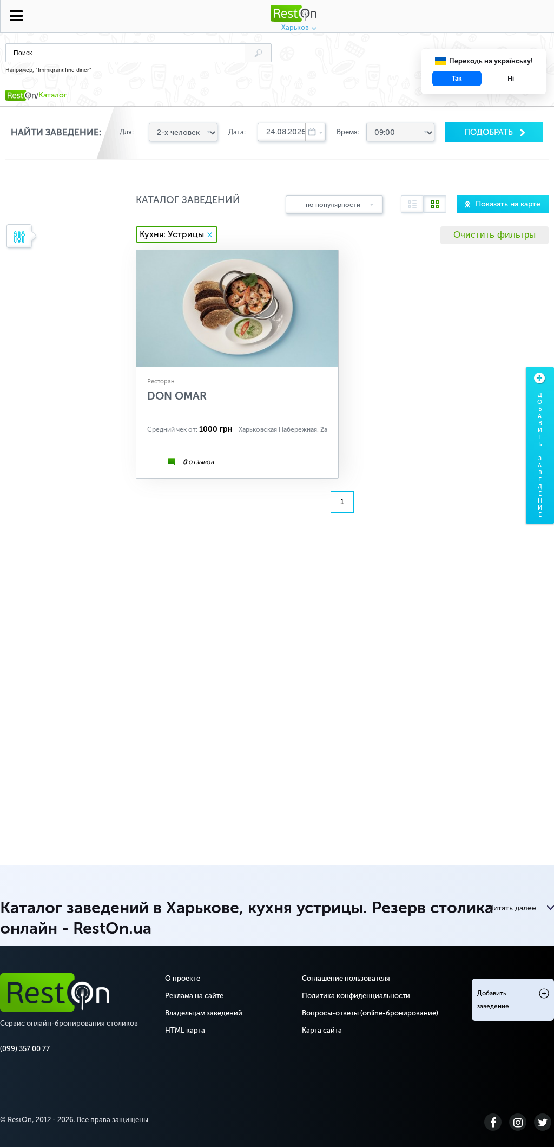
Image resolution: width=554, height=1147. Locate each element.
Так (457, 78)
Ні (510, 78)
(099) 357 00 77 (25, 1049)
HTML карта (185, 1030)
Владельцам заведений (203, 1013)
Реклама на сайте (194, 996)
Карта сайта (322, 1030)
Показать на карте (508, 203)
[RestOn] (20, 95)
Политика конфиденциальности (356, 996)
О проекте (182, 978)
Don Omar (177, 395)
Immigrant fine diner (63, 70)
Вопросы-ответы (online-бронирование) (370, 1013)
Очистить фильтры (494, 235)
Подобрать (489, 132)
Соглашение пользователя (346, 978)
